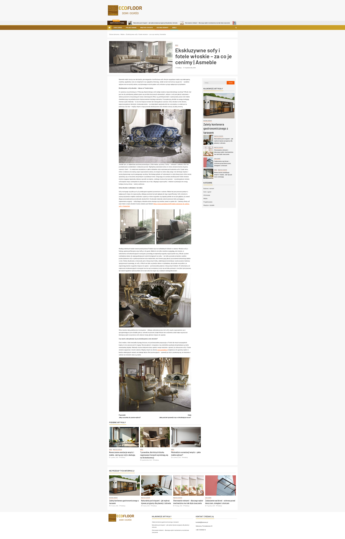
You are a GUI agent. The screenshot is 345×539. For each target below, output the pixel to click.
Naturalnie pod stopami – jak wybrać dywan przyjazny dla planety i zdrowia (223, 141)
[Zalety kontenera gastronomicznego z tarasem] (218, 105)
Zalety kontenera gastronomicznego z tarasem (215, 128)
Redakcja (179, 67)
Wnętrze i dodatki (146, 27)
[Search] (236, 27)
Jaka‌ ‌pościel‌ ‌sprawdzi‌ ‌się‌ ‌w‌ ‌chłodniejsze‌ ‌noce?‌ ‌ (175, 416)
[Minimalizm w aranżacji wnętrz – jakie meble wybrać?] (186, 437)
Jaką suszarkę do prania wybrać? (130, 416)
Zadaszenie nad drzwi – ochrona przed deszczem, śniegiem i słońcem (220, 23)
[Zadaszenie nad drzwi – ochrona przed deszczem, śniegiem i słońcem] (208, 162)
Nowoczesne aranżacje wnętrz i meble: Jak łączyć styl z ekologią (223, 174)
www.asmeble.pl (162, 350)
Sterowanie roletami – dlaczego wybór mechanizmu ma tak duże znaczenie (168, 23)
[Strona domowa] (109, 27)
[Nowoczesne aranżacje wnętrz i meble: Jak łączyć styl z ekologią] (124, 437)
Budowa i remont (162, 27)
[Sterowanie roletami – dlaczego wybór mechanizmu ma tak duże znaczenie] (208, 151)
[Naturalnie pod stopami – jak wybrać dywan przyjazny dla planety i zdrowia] (208, 140)
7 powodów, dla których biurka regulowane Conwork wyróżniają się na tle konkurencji (154, 455)
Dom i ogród (118, 27)
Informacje (206, 195)
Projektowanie (131, 27)
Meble (174, 27)
